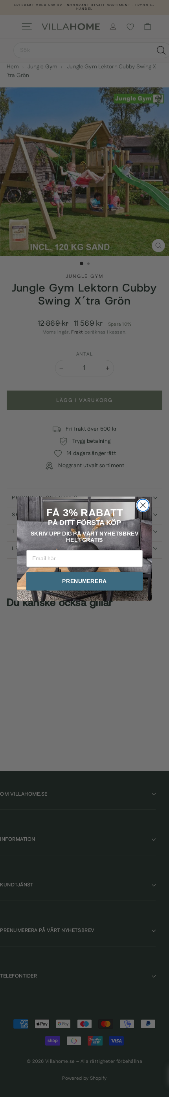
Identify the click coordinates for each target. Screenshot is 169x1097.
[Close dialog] (143, 505)
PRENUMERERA (84, 581)
